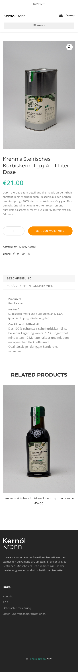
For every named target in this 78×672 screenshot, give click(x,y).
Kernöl (32, 246)
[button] (69, 47)
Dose (22, 246)
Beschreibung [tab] (19, 278)
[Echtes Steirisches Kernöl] (14, 16)
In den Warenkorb (52, 231)
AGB (6, 602)
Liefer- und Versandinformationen (24, 613)
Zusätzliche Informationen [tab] (30, 286)
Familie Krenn (37, 659)
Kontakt (39, 4)
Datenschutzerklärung (17, 608)
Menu (41, 25)
